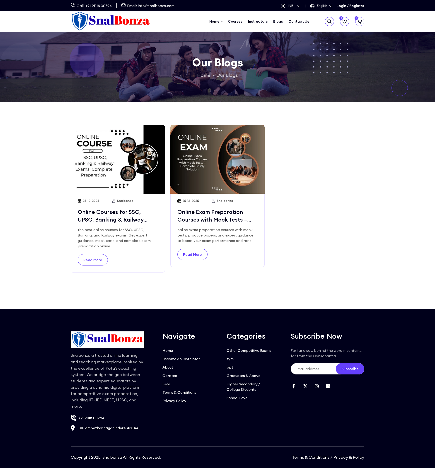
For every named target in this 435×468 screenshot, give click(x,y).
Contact (169, 375)
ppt (230, 367)
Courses (235, 21)
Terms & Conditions (179, 392)
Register (356, 5)
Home (214, 21)
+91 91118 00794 (98, 5)
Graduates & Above (243, 375)
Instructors (258, 21)
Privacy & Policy (349, 457)
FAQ (166, 384)
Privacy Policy (174, 400)
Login (341, 5)
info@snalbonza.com (156, 5)
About (167, 367)
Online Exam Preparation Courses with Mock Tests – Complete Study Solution (212, 219)
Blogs (278, 21)
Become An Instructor (181, 359)
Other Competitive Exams (249, 350)
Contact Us (298, 21)
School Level (237, 398)
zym (230, 359)
